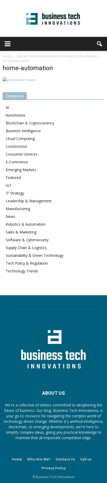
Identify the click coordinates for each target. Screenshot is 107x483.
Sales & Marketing (21, 232)
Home (17, 459)
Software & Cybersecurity (27, 239)
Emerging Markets (21, 169)
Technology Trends (22, 271)
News (10, 216)
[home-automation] (19, 80)
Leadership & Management (29, 200)
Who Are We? (39, 459)
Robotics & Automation (25, 224)
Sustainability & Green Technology (34, 255)
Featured (13, 177)
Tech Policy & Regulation (27, 263)
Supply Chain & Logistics (26, 247)
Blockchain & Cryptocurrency (30, 122)
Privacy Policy (54, 468)
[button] (99, 44)
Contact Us (65, 459)
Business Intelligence (23, 130)
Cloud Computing (20, 138)
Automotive (15, 115)
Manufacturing (18, 208)
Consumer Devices (21, 154)
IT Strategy (15, 193)
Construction (16, 146)
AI (7, 107)
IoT (8, 185)
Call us (85, 459)
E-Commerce (17, 161)
